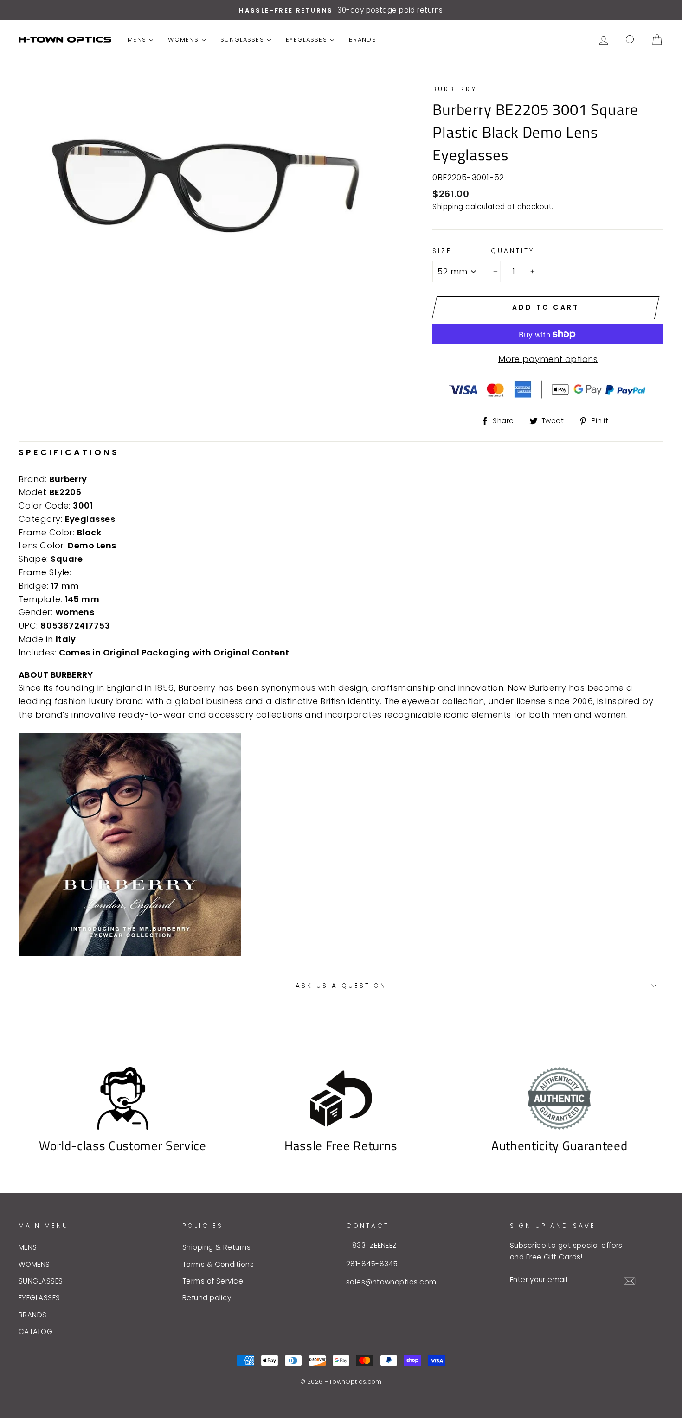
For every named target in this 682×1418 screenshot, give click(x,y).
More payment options (548, 359)
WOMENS (34, 1264)
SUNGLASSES (41, 1281)
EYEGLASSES (39, 1298)
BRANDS (33, 1315)
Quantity (512, 251)
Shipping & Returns (216, 1247)
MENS (28, 1247)
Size (442, 251)
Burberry (454, 89)
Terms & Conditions (218, 1264)
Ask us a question (341, 985)
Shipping (447, 206)
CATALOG (35, 1331)
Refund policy (207, 1298)
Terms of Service (212, 1281)
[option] (341, 10)
